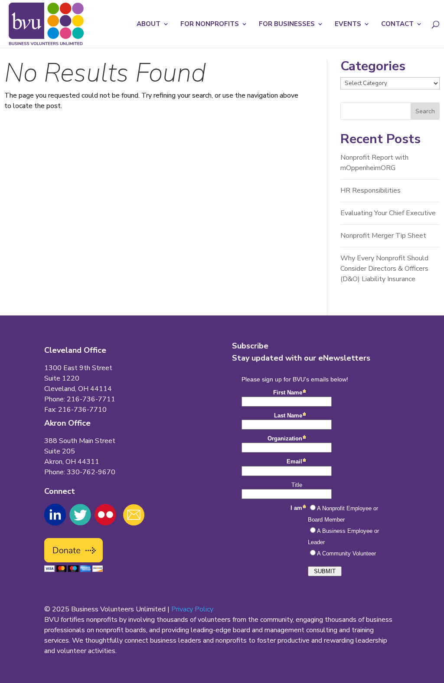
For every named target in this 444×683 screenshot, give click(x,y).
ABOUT (148, 24)
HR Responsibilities (370, 190)
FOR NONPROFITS (209, 24)
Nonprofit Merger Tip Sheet (383, 235)
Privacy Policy (192, 609)
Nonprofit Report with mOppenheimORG (374, 163)
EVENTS (348, 24)
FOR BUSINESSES (287, 24)
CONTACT (397, 24)
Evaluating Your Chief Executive (388, 213)
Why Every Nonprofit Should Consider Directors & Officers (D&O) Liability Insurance (384, 268)
